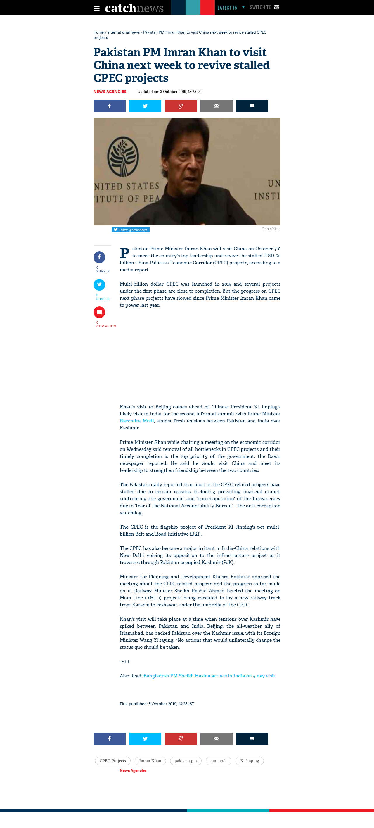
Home (99, 32)
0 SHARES (103, 269)
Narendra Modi (137, 421)
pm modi (218, 760)
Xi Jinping (249, 760)
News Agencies (110, 91)
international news (123, 32)
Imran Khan (150, 760)
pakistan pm (186, 760)
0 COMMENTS (103, 324)
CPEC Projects (113, 760)
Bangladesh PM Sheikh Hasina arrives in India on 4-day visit (210, 676)
